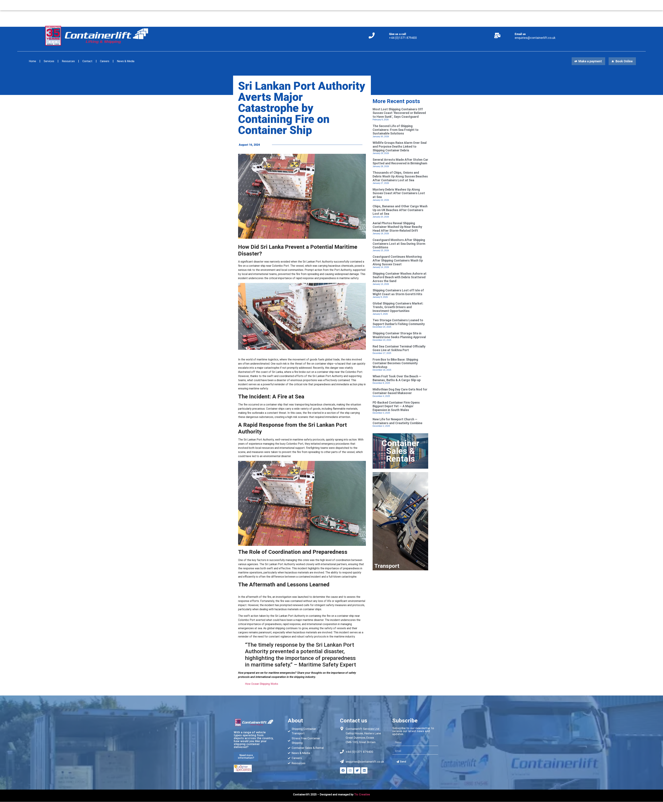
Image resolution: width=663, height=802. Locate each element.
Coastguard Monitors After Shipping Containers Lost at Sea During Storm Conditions (399, 243)
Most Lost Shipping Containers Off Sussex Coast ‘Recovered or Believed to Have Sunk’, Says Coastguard (399, 112)
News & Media (125, 61)
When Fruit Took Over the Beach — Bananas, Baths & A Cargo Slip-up (397, 378)
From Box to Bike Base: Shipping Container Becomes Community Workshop (395, 363)
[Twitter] (357, 770)
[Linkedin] (364, 770)
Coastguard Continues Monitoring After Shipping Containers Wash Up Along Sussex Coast (398, 260)
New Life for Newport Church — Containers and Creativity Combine (397, 421)
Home (32, 61)
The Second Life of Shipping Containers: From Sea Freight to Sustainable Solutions (396, 129)
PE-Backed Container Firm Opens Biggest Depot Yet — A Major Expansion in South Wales (396, 406)
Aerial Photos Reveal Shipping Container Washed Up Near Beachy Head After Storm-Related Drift (397, 226)
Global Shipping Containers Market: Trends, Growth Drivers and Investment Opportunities (398, 307)
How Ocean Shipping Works (261, 683)
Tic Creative (362, 794)
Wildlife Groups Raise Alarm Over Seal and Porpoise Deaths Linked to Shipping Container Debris (400, 146)
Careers (104, 61)
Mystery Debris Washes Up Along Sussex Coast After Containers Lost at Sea (399, 193)
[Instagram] (350, 770)
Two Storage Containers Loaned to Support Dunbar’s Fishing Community (399, 322)
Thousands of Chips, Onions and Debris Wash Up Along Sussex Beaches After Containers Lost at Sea (400, 176)
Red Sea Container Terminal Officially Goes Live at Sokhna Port (399, 348)
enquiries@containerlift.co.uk (535, 38)
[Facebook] (343, 770)
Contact (87, 61)
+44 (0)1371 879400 (403, 38)
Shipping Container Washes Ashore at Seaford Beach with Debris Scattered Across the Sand (399, 277)
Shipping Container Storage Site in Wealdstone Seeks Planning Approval (399, 335)
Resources (68, 61)
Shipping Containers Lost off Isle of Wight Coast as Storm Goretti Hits (398, 292)
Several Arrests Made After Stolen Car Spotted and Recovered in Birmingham (400, 161)
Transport (386, 566)
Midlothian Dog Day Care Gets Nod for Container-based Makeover (400, 391)
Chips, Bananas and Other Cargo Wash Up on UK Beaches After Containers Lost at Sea (400, 209)
